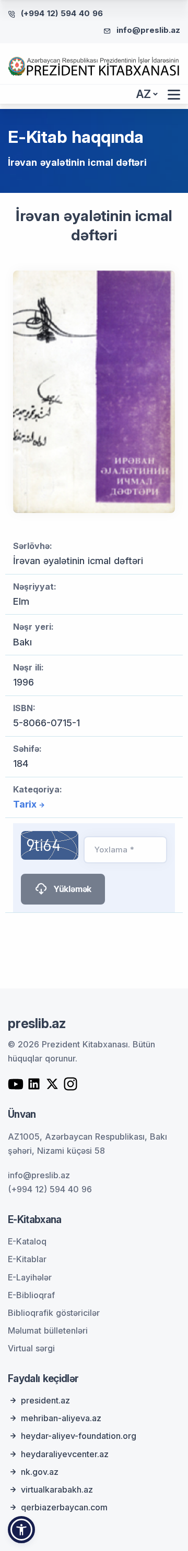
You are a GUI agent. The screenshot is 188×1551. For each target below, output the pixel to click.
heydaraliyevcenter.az (65, 1454)
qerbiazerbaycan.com (64, 1507)
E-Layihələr (30, 1277)
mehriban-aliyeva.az (61, 1418)
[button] (21, 1530)
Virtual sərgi (31, 1348)
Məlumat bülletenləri (48, 1330)
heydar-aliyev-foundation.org (78, 1436)
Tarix (25, 804)
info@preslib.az (148, 30)
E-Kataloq (27, 1241)
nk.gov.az (39, 1472)
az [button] (143, 94)
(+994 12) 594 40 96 (62, 13)
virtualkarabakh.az (57, 1489)
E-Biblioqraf (31, 1295)
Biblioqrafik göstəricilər (54, 1313)
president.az (45, 1400)
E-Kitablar (27, 1259)
